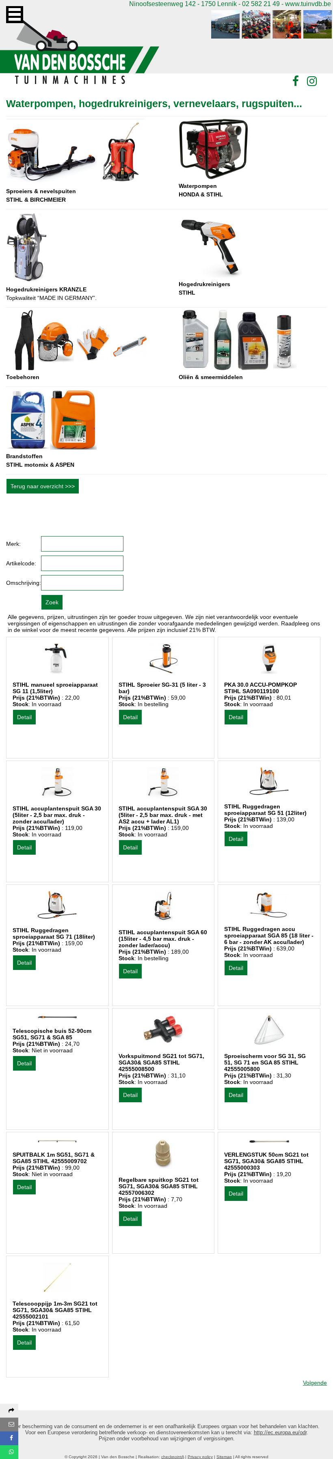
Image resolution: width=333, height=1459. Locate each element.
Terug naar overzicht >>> (43, 486)
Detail (24, 717)
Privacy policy (200, 1457)
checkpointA (172, 1457)
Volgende (315, 1382)
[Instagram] (312, 81)
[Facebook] (295, 81)
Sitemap (224, 1457)
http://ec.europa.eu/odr (280, 1432)
